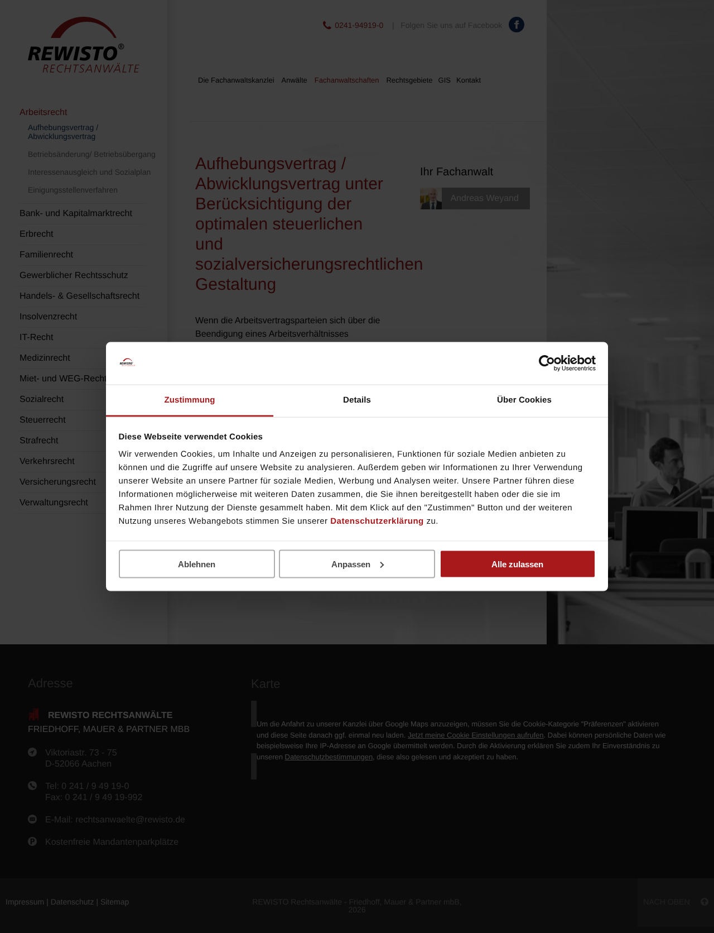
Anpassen (350, 563)
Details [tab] (357, 400)
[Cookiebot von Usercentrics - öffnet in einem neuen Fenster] (547, 363)
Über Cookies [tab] (524, 400)
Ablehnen (196, 563)
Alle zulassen (517, 563)
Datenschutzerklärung (377, 521)
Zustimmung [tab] (190, 400)
